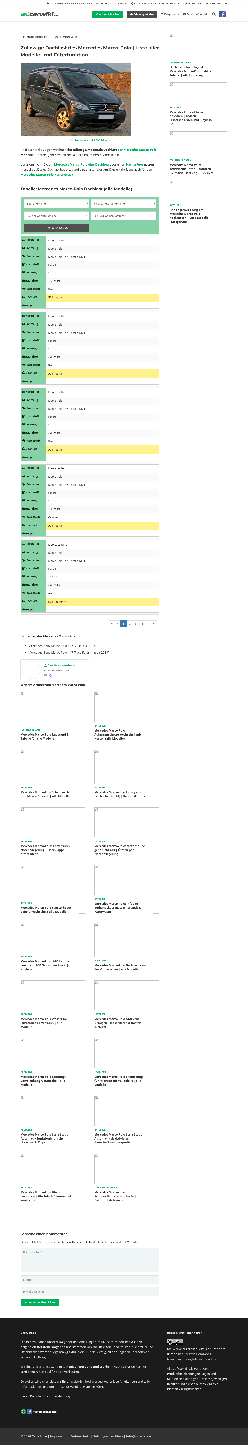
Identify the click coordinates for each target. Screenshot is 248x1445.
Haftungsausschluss (108, 1436)
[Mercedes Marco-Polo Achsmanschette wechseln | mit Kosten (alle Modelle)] (126, 694)
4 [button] (142, 623)
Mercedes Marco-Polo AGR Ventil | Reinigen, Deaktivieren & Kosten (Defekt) (119, 1023)
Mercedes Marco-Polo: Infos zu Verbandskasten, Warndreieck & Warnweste (117, 908)
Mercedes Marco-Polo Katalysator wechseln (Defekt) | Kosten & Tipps (119, 794)
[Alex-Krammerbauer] (31, 670)
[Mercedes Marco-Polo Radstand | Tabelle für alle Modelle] (53, 694)
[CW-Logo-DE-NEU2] (39, 14)
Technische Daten (31, 729)
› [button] (148, 623)
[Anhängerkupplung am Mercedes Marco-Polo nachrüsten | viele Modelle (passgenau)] (198, 183)
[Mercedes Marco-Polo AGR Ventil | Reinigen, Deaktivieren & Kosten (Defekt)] (126, 983)
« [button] (112, 623)
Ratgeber (100, 725)
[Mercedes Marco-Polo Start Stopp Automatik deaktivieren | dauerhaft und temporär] (126, 1098)
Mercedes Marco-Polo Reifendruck (47, 174)
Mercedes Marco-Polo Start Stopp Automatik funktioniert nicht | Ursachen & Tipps (44, 1138)
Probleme (26, 787)
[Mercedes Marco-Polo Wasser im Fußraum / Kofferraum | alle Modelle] (53, 983)
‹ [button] (117, 623)
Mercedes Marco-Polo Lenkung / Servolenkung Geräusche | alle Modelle (44, 1081)
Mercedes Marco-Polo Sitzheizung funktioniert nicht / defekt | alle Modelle (118, 1081)
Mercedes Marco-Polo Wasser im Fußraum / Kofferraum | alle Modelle (44, 1023)
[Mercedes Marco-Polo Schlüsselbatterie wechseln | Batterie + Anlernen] (126, 1156)
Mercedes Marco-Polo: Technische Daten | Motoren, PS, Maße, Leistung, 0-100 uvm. (192, 169)
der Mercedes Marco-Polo (137, 150)
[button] (213, 14)
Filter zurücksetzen (56, 227)
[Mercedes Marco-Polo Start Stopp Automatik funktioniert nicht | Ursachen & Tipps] (53, 1098)
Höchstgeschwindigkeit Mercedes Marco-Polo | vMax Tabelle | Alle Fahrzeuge (190, 71)
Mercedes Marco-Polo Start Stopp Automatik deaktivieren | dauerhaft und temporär (118, 1138)
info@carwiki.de (138, 1436)
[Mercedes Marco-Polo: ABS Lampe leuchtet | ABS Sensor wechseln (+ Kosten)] (53, 925)
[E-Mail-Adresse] (45, 675)
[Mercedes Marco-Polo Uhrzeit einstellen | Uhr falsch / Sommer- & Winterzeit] (53, 1156)
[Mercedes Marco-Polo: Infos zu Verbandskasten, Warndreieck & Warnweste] (126, 868)
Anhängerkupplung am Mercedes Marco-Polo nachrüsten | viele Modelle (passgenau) (189, 216)
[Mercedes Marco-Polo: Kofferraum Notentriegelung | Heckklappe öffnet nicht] (53, 810)
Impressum (59, 1436)
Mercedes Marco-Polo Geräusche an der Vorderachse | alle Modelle (120, 967)
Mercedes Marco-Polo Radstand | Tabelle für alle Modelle (44, 736)
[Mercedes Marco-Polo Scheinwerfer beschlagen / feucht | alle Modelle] (53, 752)
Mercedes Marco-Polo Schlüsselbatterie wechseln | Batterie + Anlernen (115, 1196)
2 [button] (130, 623)
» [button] (154, 623)
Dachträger (134, 164)
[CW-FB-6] (39, 1411)
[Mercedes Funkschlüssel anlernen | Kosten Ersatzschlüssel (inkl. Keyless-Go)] (198, 85)
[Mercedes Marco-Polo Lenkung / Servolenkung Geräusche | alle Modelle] (53, 1041)
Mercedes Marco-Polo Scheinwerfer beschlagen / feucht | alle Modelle (46, 794)
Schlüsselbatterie (105, 1187)
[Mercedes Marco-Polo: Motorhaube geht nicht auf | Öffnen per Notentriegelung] (126, 810)
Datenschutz (80, 1436)
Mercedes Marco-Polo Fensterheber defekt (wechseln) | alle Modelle (46, 910)
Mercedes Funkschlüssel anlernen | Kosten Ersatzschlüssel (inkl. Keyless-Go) (191, 118)
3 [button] (136, 623)
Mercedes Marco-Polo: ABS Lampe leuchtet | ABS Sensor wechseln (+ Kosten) (45, 965)
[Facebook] (50, 675)
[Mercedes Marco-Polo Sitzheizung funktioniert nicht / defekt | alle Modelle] (126, 1041)
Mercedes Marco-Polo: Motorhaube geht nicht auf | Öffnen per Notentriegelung (119, 850)
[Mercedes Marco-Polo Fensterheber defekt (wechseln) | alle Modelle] (53, 868)
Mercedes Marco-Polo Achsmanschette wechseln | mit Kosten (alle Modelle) (117, 734)
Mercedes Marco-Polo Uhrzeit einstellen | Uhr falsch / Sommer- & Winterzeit (46, 1196)
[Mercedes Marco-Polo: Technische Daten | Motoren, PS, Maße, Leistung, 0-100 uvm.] (198, 134)
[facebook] (222, 14)
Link (107, 139)
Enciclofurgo (81, 139)
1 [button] (123, 623)
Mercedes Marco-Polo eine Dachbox (81, 164)
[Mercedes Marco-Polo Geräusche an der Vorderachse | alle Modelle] (126, 925)
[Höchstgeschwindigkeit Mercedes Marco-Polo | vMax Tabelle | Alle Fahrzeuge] (198, 36)
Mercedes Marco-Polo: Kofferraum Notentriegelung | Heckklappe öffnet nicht (45, 850)
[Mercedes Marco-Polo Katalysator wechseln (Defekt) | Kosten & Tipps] (126, 752)
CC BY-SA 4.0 (97, 139)
